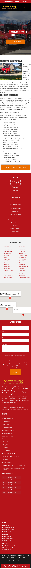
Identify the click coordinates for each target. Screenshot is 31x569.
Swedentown (22, 272)
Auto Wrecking (6, 418)
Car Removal (6, 421)
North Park (22, 251)
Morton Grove (22, 259)
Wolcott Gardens (23, 261)
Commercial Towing (15, 214)
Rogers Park (7, 259)
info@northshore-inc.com (15, 561)
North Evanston (8, 249)
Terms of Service (20, 409)
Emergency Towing (15, 211)
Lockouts (5, 447)
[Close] (13, 304)
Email (4, 331)
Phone (4, 337)
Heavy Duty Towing (7, 453)
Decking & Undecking (15, 228)
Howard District (8, 251)
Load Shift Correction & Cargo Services (14, 465)
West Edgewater (8, 277)
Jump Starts (6, 445)
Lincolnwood (7, 268)
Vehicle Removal (7, 427)
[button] (7, 309)
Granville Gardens (8, 266)
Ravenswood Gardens (24, 277)
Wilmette (6, 261)
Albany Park (22, 275)
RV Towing (15, 225)
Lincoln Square (23, 255)
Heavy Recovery (15, 222)
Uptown (21, 248)
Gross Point (7, 264)
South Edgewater (23, 266)
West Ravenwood (23, 274)
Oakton (5, 248)
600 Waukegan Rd (9, 527)
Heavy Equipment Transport (15, 220)
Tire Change (6, 450)
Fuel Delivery (6, 442)
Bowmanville (22, 257)
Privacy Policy (8, 409)
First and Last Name (7, 325)
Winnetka (21, 268)
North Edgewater (8, 275)
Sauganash (22, 249)
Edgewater (22, 246)
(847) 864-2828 (22, 2)
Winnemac (22, 262)
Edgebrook (22, 264)
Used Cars (6, 424)
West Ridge (6, 262)
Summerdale (22, 253)
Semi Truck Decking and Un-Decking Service (13, 468)
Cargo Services (15, 231)
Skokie (5, 257)
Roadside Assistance (15, 208)
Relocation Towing (7, 436)
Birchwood (6, 255)
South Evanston (8, 246)
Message (4, 344)
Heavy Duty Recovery (8, 462)
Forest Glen (22, 270)
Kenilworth (6, 274)
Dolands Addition (8, 253)
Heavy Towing (15, 217)
